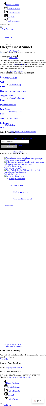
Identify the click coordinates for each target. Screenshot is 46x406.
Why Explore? (14, 51)
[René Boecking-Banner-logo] (6, 29)
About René (13, 58)
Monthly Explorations (16, 98)
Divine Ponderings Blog (17, 91)
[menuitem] (25, 88)
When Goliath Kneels (12, 174)
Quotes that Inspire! (16, 71)
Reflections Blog (15, 85)
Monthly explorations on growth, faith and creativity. (23, 137)
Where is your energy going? (14, 160)
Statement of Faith (15, 377)
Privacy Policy (28, 377)
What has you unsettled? (13, 168)
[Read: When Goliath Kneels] (25, 172)
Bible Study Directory (16, 111)
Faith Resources (14, 118)
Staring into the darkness (13, 346)
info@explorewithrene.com (14, 367)
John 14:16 (4, 359)
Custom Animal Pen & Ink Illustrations (22, 132)
